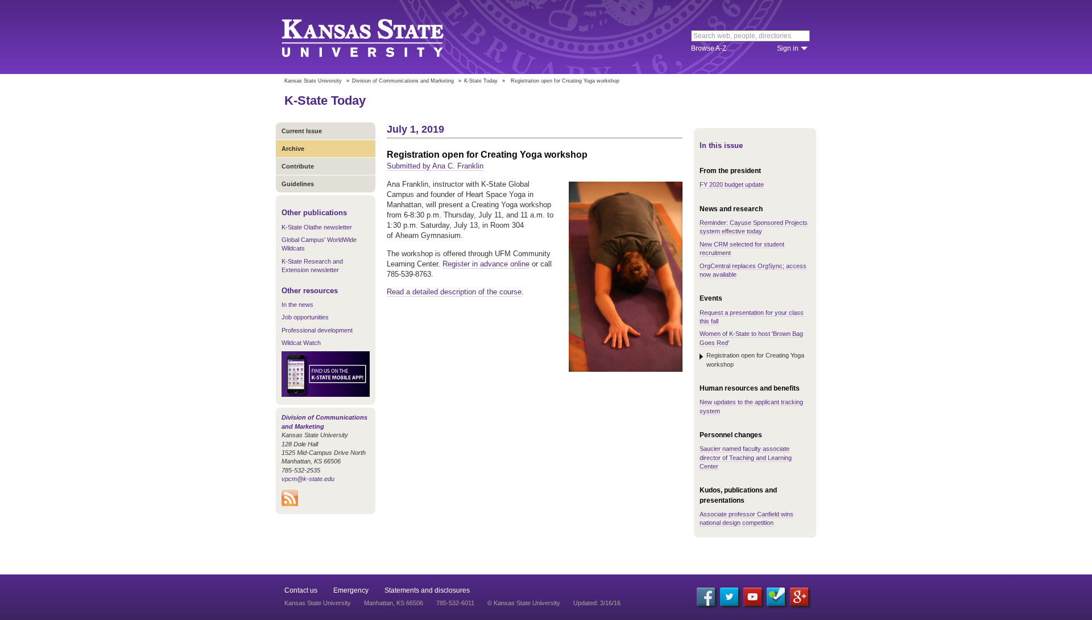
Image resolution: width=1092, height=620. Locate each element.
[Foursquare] (776, 597)
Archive (293, 148)
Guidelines (298, 183)
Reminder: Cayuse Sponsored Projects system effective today (754, 227)
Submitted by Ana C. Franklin (435, 166)
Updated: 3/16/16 (597, 603)
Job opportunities (305, 317)
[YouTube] (752, 597)
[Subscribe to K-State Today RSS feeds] (290, 503)
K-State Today (481, 81)
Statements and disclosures (427, 590)
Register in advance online (486, 264)
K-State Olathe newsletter (317, 227)
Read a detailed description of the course (454, 292)
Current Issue (302, 131)
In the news (297, 304)
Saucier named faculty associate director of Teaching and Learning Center (746, 457)
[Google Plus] (799, 597)
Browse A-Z (708, 48)
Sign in (788, 48)
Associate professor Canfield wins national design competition (746, 518)
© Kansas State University (523, 603)
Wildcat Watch (301, 342)
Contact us (300, 590)
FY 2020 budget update (732, 184)
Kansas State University (377, 37)
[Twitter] (729, 597)
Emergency (351, 590)
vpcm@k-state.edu (308, 478)
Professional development (317, 330)
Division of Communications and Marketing (403, 81)
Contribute (298, 166)
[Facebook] (706, 597)
